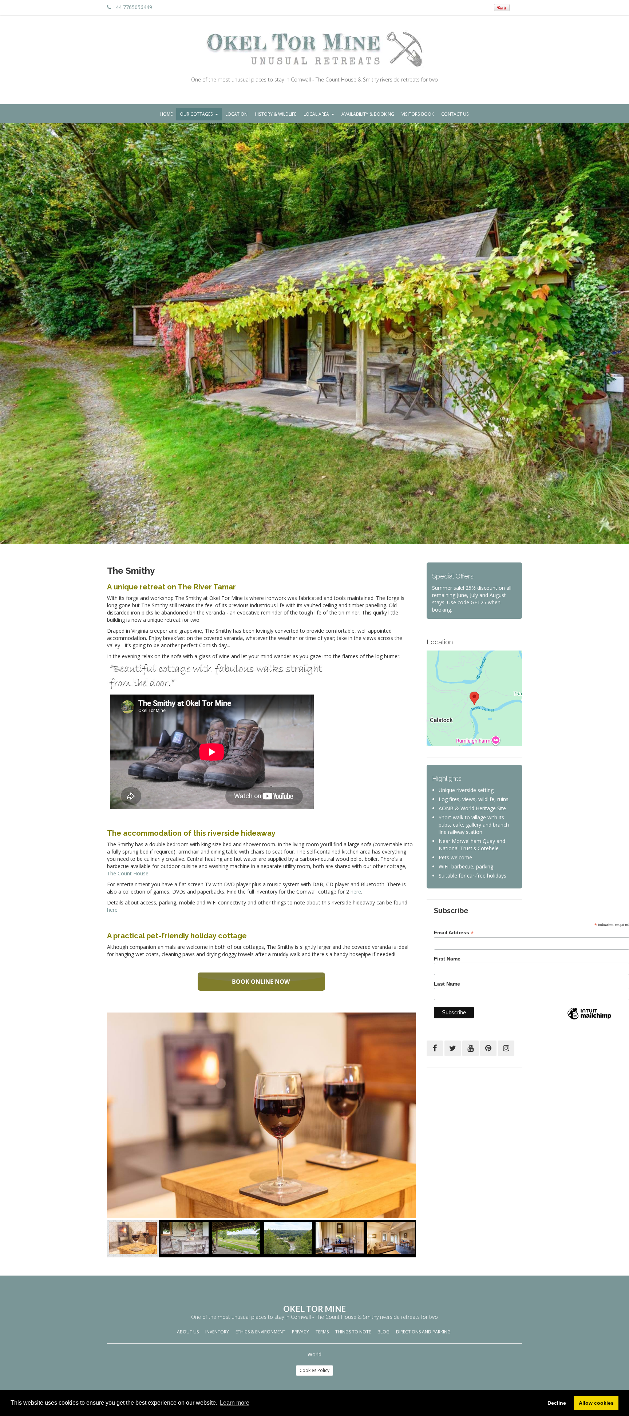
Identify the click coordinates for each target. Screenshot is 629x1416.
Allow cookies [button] (596, 1403)
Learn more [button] (234, 1403)
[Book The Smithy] (261, 981)
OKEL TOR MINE (314, 1309)
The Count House (128, 873)
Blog (383, 1332)
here (356, 891)
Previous (112, 1240)
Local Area (316, 114)
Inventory (217, 1332)
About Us (188, 1332)
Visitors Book (417, 114)
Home (166, 114)
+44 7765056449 (132, 7)
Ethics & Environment (260, 1332)
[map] (474, 698)
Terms (322, 1332)
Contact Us (455, 114)
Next (410, 1240)
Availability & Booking (367, 114)
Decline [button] (556, 1403)
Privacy (300, 1332)
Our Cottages (196, 114)
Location (236, 114)
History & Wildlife (275, 114)
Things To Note (353, 1332)
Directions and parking (423, 1332)
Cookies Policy (314, 1370)
